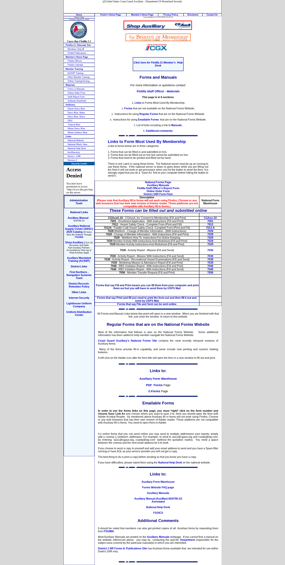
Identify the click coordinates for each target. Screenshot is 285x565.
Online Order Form (76, 93)
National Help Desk (158, 507)
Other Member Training (79, 77)
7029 (210, 237)
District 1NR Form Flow (158, 194)
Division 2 (72, 160)
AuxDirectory (73, 152)
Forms (128, 108)
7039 (210, 262)
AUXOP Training (75, 73)
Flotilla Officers (75, 61)
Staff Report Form (76, 97)
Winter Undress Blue (77, 132)
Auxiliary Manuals (158, 493)
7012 (210, 224)
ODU (70, 120)
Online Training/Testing (79, 81)
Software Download (77, 101)
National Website (76, 140)
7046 (210, 266)
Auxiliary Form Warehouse (158, 378)
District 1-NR (74, 156)
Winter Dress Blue (76, 128)
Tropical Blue (74, 124)
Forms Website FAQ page (158, 487)
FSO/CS (158, 512)
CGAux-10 (210, 217)
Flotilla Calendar (75, 65)
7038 (210, 259)
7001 (210, 221)
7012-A (210, 227)
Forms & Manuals (76, 89)
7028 (210, 231)
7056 (210, 272)
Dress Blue (76, 112)
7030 (210, 250)
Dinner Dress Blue (76, 108)
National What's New (77, 144)
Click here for (142, 62)
